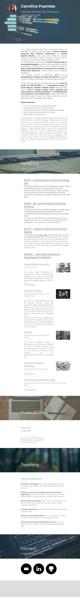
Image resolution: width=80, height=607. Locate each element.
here (33, 285)
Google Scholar (26, 430)
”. (36, 326)
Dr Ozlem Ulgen (42, 235)
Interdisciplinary (41, 180)
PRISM (27, 203)
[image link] (26, 569)
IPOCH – (28, 180)
